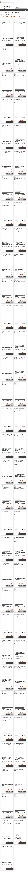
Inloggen (25, 10)
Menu (4, 10)
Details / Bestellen (9, 70)
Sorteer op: (17, 19)
